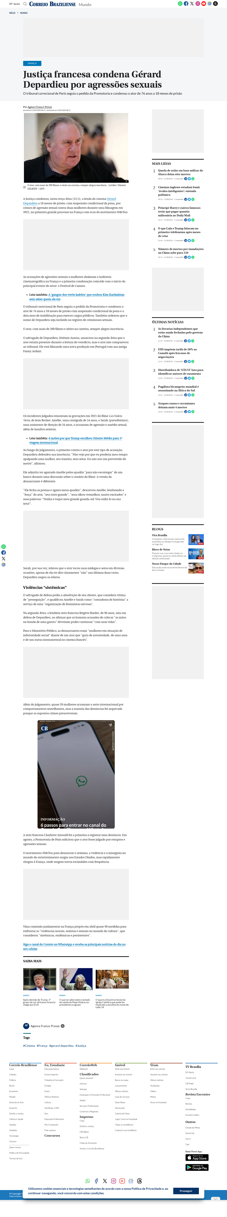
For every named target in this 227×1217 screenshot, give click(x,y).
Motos (153, 1097)
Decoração (120, 1108)
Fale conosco (50, 1130)
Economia (13, 1091)
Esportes (13, 1108)
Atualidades (190, 1109)
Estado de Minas (192, 1127)
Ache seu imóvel (122, 1069)
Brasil (11, 1085)
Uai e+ (188, 1139)
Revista (188, 1104)
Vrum (154, 1065)
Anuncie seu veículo (159, 1074)
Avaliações (155, 1085)
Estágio (47, 1085)
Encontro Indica (192, 1115)
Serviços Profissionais (89, 1106)
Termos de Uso (15, 1158)
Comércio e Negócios (89, 1111)
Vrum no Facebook (158, 1102)
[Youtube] (203, 5)
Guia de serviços (122, 1097)
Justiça (81, 1045)
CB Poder (189, 1083)
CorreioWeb (88, 1065)
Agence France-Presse (45, 1026)
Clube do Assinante (88, 1143)
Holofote (13, 1130)
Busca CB (84, 1137)
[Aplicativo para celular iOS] (197, 1158)
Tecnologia (14, 1136)
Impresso (86, 1117)
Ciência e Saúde (16, 1119)
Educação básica (51, 1069)
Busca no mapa (121, 1080)
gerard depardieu (62, 1045)
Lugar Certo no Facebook (126, 1119)
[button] (105, 1193)
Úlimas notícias (121, 1091)
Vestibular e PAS (51, 1108)
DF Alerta (189, 1072)
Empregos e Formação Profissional (95, 1095)
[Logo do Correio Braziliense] (52, 4)
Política (12, 1080)
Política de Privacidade (19, 1153)
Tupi (187, 1144)
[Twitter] (192, 5)
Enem (47, 1091)
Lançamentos (121, 1085)
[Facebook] (186, 5)
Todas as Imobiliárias (124, 1124)
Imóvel (120, 1065)
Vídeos (153, 1091)
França (42, 1045)
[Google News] (209, 5)
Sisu (46, 1113)
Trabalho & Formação (53, 1080)
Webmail (84, 1069)
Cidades (12, 1074)
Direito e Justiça (16, 1113)
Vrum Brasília (191, 1089)
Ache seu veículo (157, 1069)
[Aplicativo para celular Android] (197, 1168)
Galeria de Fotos (122, 1113)
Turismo (12, 1141)
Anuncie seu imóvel (123, 1074)
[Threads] (215, 5)
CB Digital (84, 1132)
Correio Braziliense (23, 1065)
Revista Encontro (197, 1094)
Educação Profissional (54, 1119)
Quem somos (15, 1147)
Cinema (30, 1045)
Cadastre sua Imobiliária (126, 1130)
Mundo (24, 13)
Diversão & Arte (16, 1102)
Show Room (120, 1102)
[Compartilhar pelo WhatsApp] (192, 180)
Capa (11, 1069)
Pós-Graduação (51, 1124)
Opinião (12, 1124)
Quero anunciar (86, 1078)
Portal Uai (189, 1133)
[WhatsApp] (180, 5)
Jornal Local (190, 1078)
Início (12, 13)
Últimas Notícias (51, 1097)
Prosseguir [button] (186, 1191)
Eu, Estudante (54, 1065)
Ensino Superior (51, 1074)
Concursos (52, 1135)
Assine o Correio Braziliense (92, 1148)
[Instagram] (197, 5)
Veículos (83, 1089)
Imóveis (83, 1083)
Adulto (83, 1100)
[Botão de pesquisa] (24, 3)
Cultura (47, 1102)
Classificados (89, 1074)
